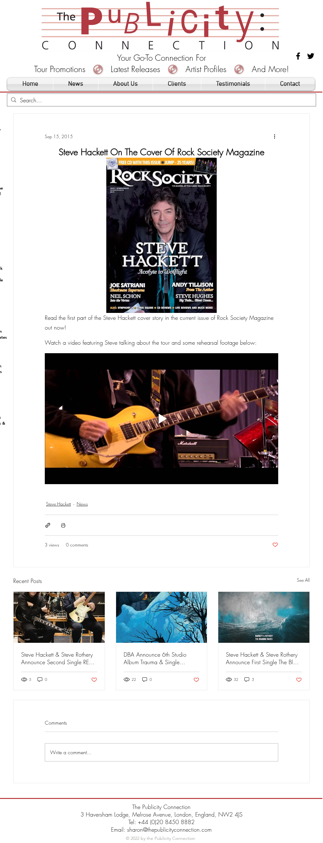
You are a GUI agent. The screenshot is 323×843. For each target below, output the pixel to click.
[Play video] (161, 418)
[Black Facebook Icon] (298, 56)
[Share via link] (48, 525)
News (82, 504)
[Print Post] (63, 525)
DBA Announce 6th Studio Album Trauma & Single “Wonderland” (155, 658)
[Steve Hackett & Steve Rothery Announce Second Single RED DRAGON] (59, 617)
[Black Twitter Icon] (310, 56)
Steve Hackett (58, 504)
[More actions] (274, 136)
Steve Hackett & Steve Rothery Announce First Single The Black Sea (264, 658)
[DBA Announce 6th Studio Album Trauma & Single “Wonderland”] (161, 617)
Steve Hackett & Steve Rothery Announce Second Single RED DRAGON (57, 658)
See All (303, 580)
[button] (177, 84)
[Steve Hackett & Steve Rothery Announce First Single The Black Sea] (263, 617)
